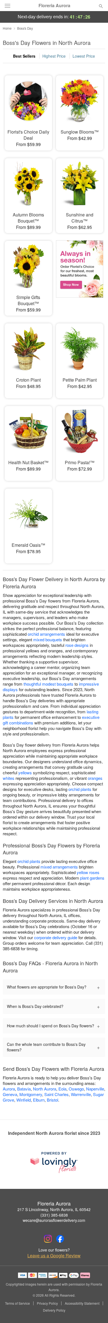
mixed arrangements (59, 867)
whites (8, 778)
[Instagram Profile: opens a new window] (48, 1239)
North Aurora (44, 1089)
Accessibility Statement (82, 1303)
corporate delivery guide (55, 937)
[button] (96, 1310)
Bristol (52, 1100)
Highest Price (54, 56)
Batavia (24, 1089)
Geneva (10, 1094)
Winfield (23, 1100)
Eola (62, 1089)
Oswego (76, 1089)
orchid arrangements (46, 634)
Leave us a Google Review (54, 1256)
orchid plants (79, 789)
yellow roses (88, 872)
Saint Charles (56, 1094)
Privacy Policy (47, 1303)
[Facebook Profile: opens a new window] (60, 1239)
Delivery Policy (54, 1310)
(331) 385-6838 (54, 1215)
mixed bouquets (47, 639)
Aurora (9, 1089)
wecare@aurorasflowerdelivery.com (54, 1220)
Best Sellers (24, 56)
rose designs (77, 645)
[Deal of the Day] (79, 274)
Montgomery (30, 1094)
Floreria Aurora (54, 5)
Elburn (39, 1100)
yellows (25, 772)
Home (7, 28)
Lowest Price (84, 56)
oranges (95, 778)
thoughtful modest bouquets (48, 684)
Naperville (95, 1089)
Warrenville (81, 1094)
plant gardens (92, 878)
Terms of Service (17, 1303)
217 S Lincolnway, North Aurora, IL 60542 (54, 1209)
